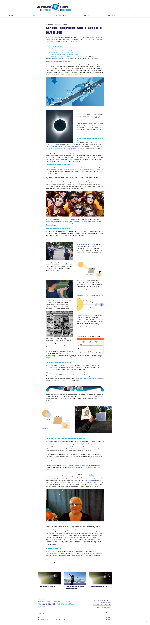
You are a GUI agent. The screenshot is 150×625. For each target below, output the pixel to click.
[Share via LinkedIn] (54, 562)
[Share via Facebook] (47, 562)
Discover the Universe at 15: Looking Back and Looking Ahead (75, 587)
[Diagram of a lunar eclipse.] (49, 578)
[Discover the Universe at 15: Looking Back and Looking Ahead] (75, 578)
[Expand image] (56, 419)
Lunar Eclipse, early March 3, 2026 (99, 587)
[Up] (146, 621)
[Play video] (75, 505)
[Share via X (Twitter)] (50, 562)
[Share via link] (58, 562)
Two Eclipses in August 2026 (47, 587)
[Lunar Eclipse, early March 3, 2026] (100, 578)
